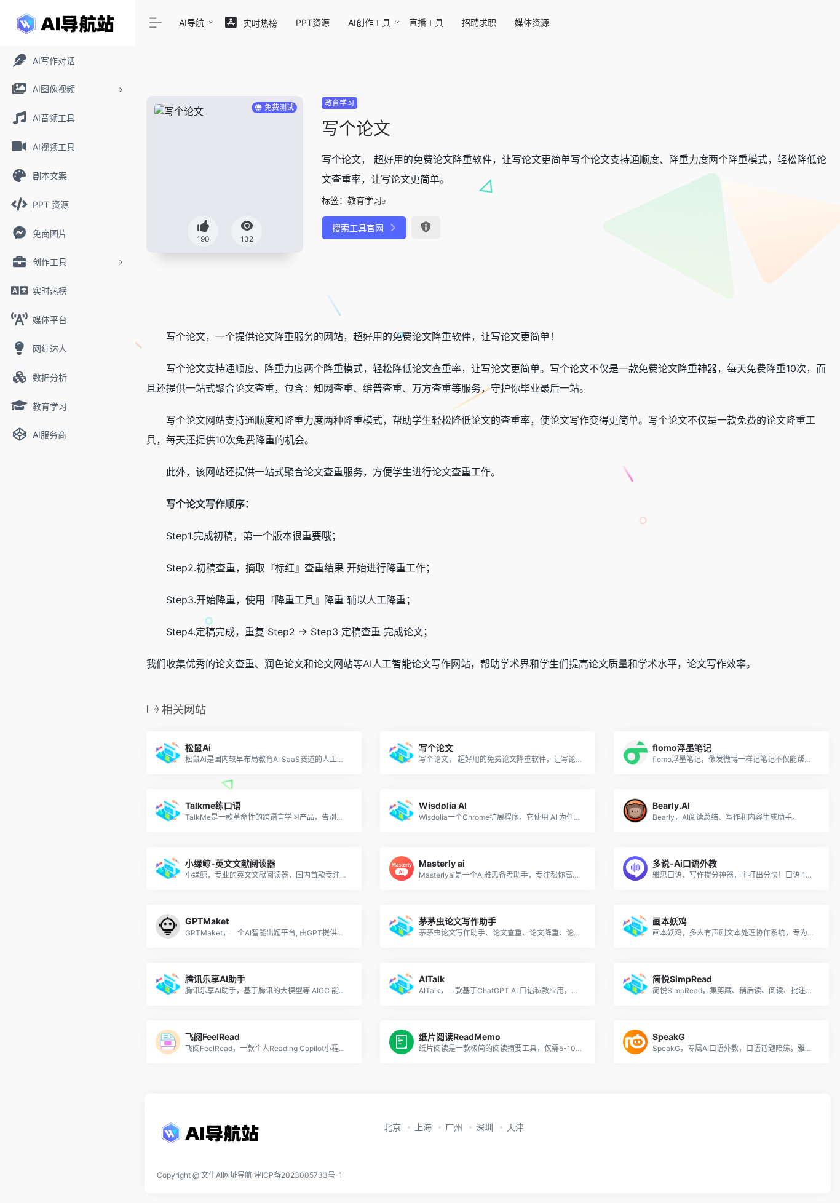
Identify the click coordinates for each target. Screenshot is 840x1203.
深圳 (484, 1127)
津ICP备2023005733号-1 (298, 1175)
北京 (392, 1127)
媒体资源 (532, 22)
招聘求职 (479, 22)
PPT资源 (313, 22)
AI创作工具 (369, 22)
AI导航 (191, 22)
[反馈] (425, 227)
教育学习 (339, 103)
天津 (515, 1127)
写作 (579, 420)
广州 (453, 1127)
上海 (423, 1127)
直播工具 (426, 22)
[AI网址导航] (212, 1136)
